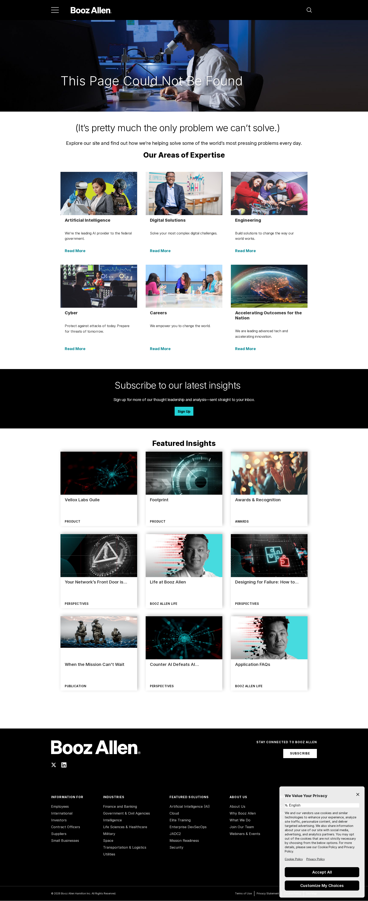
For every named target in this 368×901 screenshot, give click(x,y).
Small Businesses (65, 840)
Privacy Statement (268, 893)
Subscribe (300, 753)
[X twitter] (53, 764)
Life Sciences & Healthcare (125, 827)
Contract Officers (65, 827)
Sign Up (184, 411)
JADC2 (175, 834)
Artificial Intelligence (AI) (190, 806)
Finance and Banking (120, 806)
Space (108, 840)
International (61, 813)
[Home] (91, 10)
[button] (309, 10)
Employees (60, 806)
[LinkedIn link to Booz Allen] (63, 764)
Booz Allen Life (163, 603)
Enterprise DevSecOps (188, 827)
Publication (75, 686)
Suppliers (58, 834)
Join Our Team (242, 827)
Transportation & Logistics (124, 847)
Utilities (109, 854)
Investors (59, 820)
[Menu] (55, 10)
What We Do (240, 820)
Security (176, 847)
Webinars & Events (245, 834)
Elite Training (180, 820)
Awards (242, 521)
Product (72, 521)
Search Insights (184, 718)
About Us (237, 806)
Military (109, 834)
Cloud (174, 813)
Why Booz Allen (243, 813)
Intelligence (112, 820)
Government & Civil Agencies (126, 813)
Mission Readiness (184, 840)
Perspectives (77, 603)
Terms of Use (243, 893)
